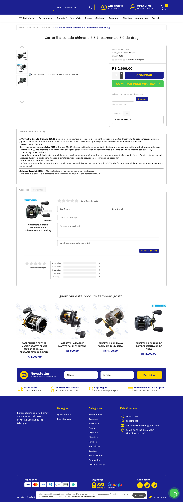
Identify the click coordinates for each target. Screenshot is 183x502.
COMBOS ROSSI (97, 465)
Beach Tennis (96, 455)
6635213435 (132, 421)
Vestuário (75, 18)
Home (21, 27)
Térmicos (114, 18)
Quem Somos (64, 414)
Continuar (139, 495)
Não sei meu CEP (119, 104)
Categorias (29, 18)
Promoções (94, 460)
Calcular (142, 99)
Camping (62, 18)
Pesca (88, 18)
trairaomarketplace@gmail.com (142, 425)
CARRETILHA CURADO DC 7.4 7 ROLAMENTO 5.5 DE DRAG (149, 346)
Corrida (156, 18)
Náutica (127, 18)
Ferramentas (46, 18)
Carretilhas (44, 27)
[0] (163, 7)
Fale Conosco (64, 419)
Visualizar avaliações (135, 60)
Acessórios (141, 18)
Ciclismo (100, 18)
